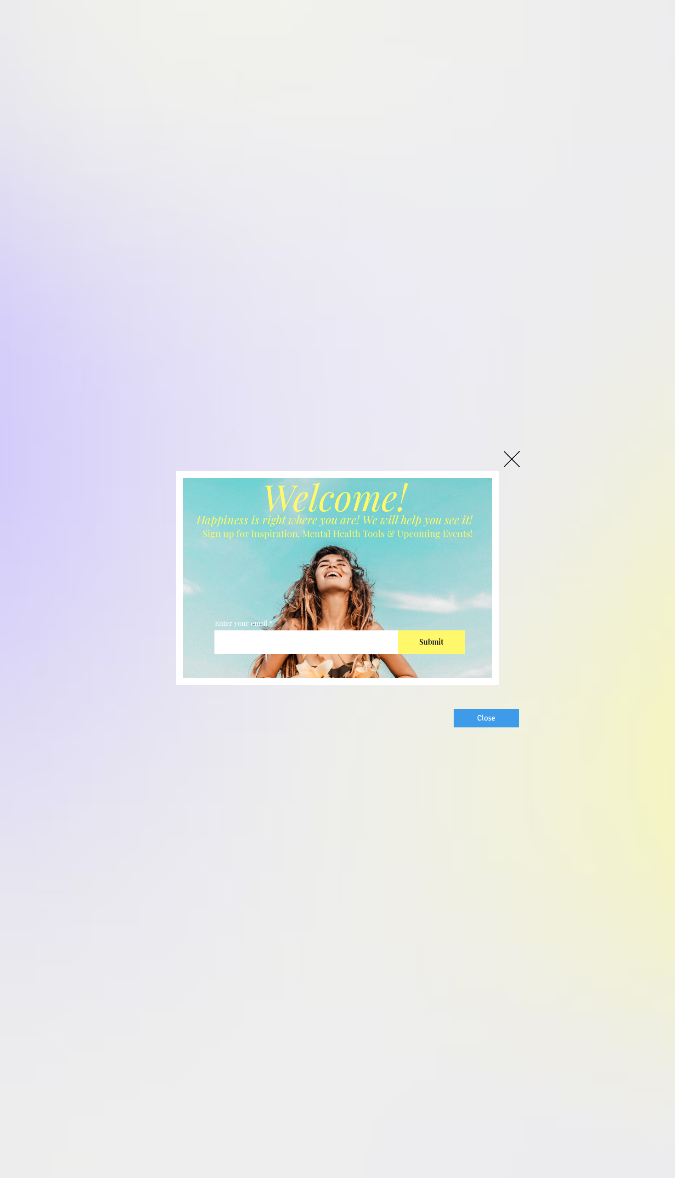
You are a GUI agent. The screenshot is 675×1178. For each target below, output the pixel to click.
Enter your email (241, 623)
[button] (512, 459)
